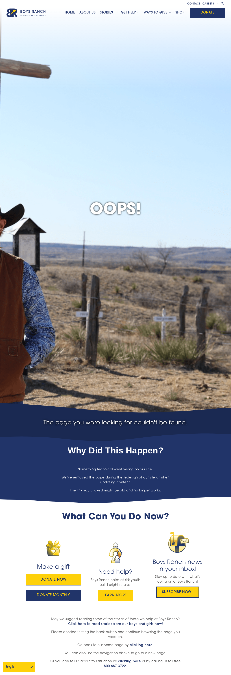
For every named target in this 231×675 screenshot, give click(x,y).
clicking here (129, 661)
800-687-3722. (115, 666)
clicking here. (142, 645)
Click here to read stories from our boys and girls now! (115, 624)
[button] (216, 4)
